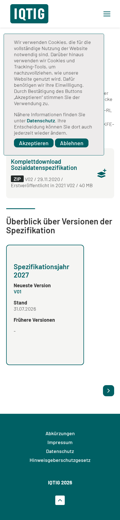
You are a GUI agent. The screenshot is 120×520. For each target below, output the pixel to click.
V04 (87, 333)
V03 (99, 333)
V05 (87, 294)
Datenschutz (41, 120)
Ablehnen (71, 143)
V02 (110, 333)
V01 (17, 291)
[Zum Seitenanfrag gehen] (60, 500)
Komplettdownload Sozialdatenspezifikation (44, 164)
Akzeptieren (34, 143)
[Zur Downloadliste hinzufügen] (101, 173)
